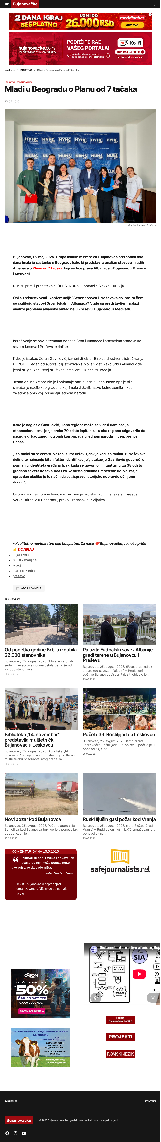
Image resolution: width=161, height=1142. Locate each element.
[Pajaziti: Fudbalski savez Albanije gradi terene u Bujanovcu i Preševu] (119, 624)
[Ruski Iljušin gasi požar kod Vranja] (119, 794)
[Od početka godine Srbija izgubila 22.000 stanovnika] (41, 624)
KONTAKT (150, 1101)
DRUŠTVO (26, 70)
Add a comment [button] (31, 588)
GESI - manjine (25, 560)
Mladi (17, 565)
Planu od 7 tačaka (47, 268)
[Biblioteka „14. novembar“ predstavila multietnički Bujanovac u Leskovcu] (41, 709)
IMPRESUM (11, 1101)
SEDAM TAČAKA (24, 82)
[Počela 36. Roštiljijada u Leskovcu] (119, 709)
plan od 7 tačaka (25, 571)
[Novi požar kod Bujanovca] (41, 794)
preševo (19, 576)
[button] (7, 4)
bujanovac (21, 555)
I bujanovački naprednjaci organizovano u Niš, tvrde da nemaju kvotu (42, 888)
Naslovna (10, 70)
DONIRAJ (26, 549)
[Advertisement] (80, 240)
